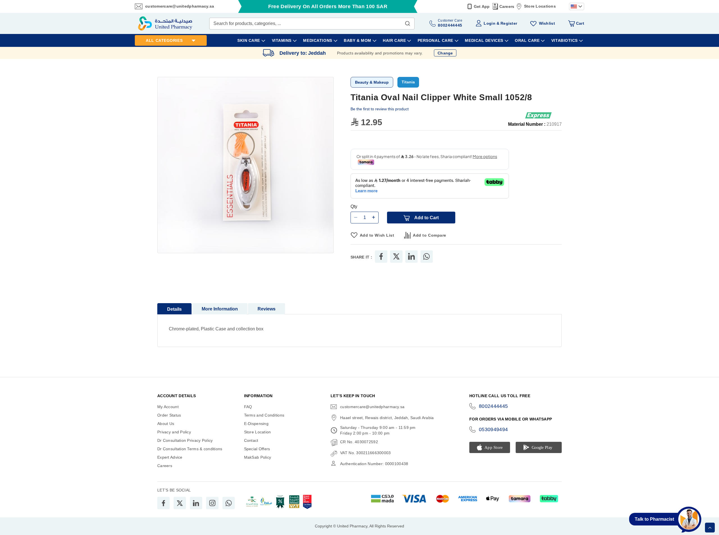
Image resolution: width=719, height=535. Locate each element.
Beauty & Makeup (372, 82)
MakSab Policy (257, 457)
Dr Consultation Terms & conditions (189, 449)
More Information (220, 309)
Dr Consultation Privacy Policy (185, 440)
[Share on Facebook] (381, 256)
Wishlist (547, 23)
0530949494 (493, 429)
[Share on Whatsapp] (426, 256)
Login (489, 23)
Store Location (257, 432)
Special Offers (257, 449)
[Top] (710, 527)
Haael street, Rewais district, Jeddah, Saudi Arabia (387, 417)
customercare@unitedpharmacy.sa (179, 6)
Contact (251, 440)
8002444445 (493, 406)
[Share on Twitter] (396, 256)
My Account (168, 406)
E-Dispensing (256, 423)
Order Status (169, 415)
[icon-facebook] (163, 503)
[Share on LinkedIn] (411, 256)
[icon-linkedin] (196, 503)
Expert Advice (170, 457)
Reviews (267, 309)
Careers (507, 6)
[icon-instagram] (212, 503)
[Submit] (408, 22)
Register (508, 23)
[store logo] (165, 23)
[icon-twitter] (180, 503)
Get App (482, 6)
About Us (165, 423)
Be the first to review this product (380, 109)
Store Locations (540, 6)
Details (174, 309)
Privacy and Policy (174, 432)
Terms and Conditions (264, 415)
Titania (408, 82)
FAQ (248, 406)
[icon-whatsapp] (228, 503)
